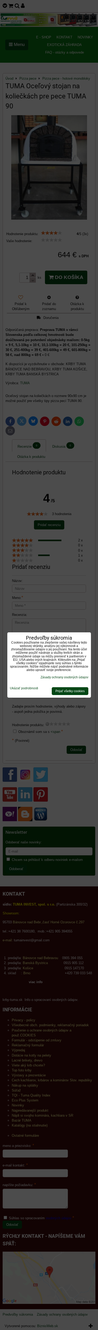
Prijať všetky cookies (70, 691)
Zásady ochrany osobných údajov (64, 677)
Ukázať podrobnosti (24, 688)
